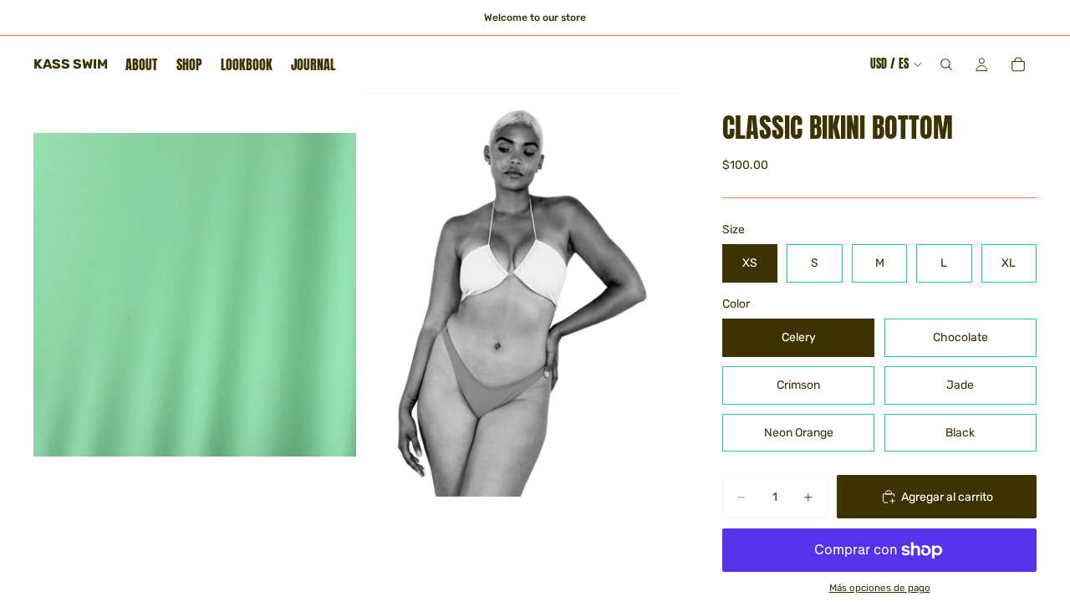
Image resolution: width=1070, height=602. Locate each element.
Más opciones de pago (879, 588)
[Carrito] (1018, 64)
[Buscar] (946, 64)
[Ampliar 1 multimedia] (194, 295)
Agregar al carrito (947, 497)
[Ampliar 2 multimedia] (520, 295)
